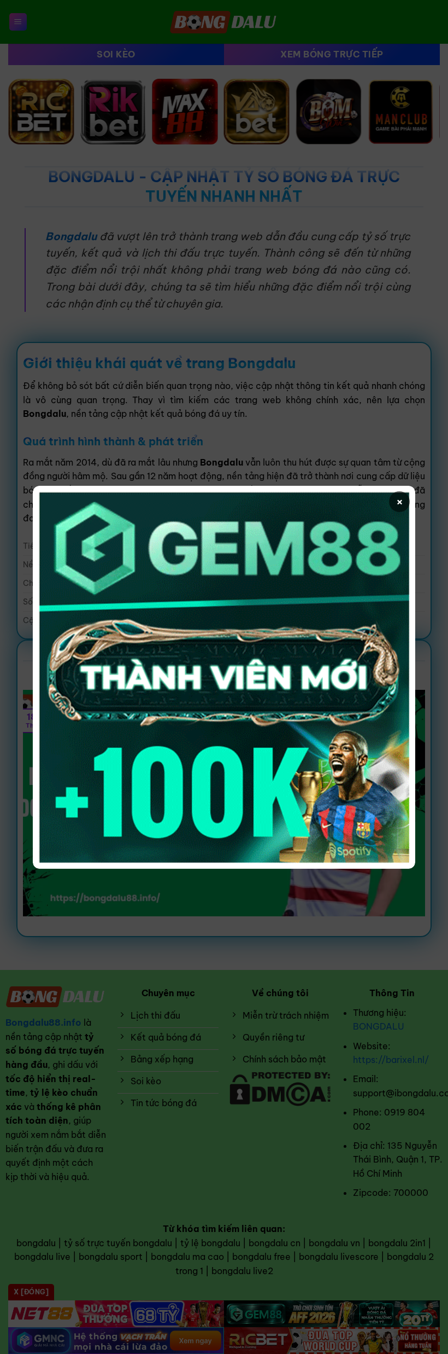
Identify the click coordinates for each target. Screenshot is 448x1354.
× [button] (400, 501)
